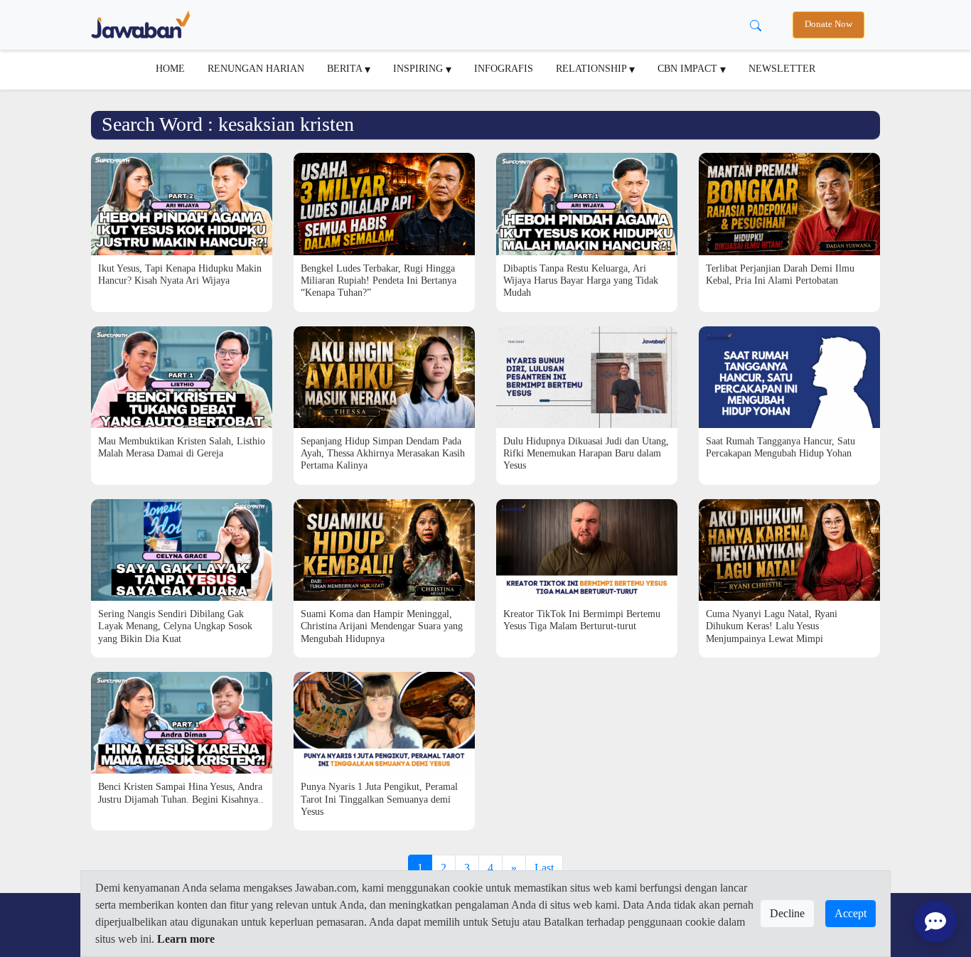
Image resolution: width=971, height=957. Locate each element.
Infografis (503, 68)
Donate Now (828, 24)
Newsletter (782, 68)
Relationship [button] (592, 68)
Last (544, 868)
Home (170, 68)
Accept (851, 913)
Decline (787, 913)
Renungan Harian (256, 68)
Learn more (186, 939)
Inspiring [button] (419, 68)
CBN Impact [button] (689, 68)
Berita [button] (346, 68)
